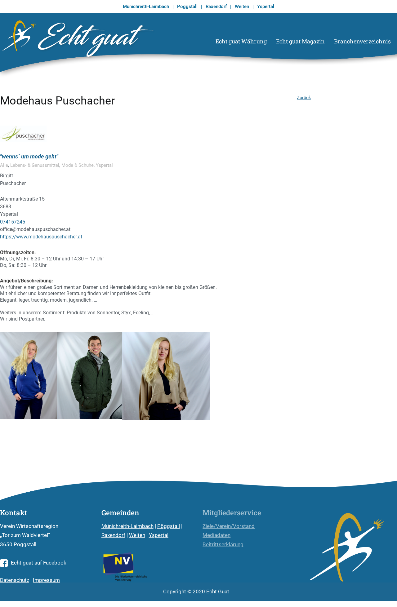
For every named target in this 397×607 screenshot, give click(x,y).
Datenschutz (14, 580)
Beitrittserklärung (223, 544)
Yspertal (265, 6)
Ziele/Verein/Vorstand (229, 526)
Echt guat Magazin (300, 41)
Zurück (304, 97)
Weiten (242, 6)
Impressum (46, 580)
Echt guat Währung (241, 41)
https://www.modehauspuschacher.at (41, 237)
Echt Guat (217, 592)
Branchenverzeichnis (362, 41)
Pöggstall (187, 6)
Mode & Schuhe (77, 165)
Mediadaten (216, 535)
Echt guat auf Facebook (38, 563)
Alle (4, 165)
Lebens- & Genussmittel (34, 165)
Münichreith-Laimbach (146, 6)
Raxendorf (216, 6)
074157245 (12, 222)
